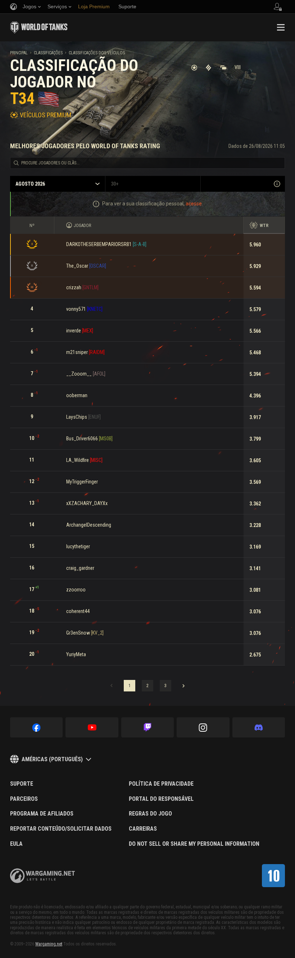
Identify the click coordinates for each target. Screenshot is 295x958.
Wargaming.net (48, 943)
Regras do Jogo (150, 814)
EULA (16, 844)
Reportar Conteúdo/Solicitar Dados (61, 829)
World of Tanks (39, 27)
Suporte (21, 784)
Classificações (48, 52)
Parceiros (24, 799)
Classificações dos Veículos (97, 52)
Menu (280, 27)
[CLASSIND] (273, 875)
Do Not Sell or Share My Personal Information (194, 844)
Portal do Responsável (161, 799)
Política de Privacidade (161, 784)
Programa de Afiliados (41, 814)
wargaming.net (42, 876)
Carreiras (143, 829)
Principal (19, 52)
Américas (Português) (52, 759)
